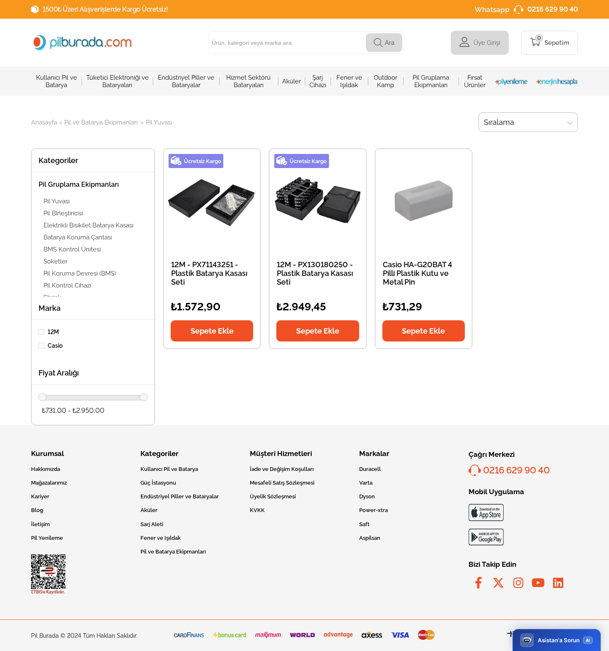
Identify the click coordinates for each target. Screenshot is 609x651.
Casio (55, 345)
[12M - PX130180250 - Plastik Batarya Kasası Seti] (317, 200)
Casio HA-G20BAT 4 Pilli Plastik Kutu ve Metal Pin (417, 273)
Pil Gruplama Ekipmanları (79, 184)
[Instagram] (518, 583)
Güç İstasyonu (158, 483)
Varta (365, 483)
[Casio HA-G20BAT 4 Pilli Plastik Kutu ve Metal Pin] (423, 200)
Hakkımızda (45, 469)
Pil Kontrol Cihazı (67, 285)
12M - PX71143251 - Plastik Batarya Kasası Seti (209, 273)
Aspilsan (369, 538)
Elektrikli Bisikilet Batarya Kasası (88, 225)
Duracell (370, 469)
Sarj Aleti (151, 524)
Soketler (56, 261)
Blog (37, 510)
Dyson (367, 496)
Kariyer (40, 496)
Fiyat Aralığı (59, 372)
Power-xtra (373, 510)
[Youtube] (538, 583)
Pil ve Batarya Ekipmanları (173, 552)
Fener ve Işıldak (160, 538)
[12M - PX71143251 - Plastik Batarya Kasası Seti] (212, 200)
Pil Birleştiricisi (63, 213)
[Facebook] (478, 583)
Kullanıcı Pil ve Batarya (169, 469)
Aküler (148, 510)
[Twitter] (498, 583)
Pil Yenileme (47, 538)
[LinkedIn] (558, 583)
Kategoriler (58, 160)
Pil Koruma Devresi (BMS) (80, 273)
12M (53, 332)
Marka (49, 308)
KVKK (257, 510)
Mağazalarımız (49, 483)
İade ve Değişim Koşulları (282, 469)
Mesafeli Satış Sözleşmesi (282, 483)
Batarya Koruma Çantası (78, 237)
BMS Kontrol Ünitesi (72, 249)
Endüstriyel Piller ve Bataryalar (179, 496)
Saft (364, 524)
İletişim (40, 524)
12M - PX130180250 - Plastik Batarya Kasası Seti (315, 273)
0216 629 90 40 (552, 9)
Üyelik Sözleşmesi (273, 496)
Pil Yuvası (57, 201)
